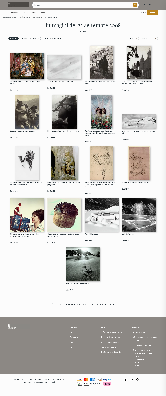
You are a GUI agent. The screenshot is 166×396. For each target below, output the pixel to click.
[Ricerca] (135, 5)
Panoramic (57, 38)
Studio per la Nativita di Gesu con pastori (137, 182)
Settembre (39, 17)
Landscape (35, 38)
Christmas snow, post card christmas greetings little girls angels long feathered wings (100, 133)
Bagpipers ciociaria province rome (22, 131)
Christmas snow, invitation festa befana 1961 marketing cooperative (26, 184)
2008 (33, 17)
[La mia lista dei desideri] (144, 4)
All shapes (13, 38)
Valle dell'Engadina (91, 234)
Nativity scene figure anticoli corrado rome (63, 131)
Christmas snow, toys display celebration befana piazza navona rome (137, 83)
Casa (15, 17)
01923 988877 (141, 332)
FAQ (103, 327)
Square (46, 38)
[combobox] (82, 5)
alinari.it (143, 13)
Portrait (24, 38)
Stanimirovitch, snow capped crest (60, 82)
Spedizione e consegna (111, 342)
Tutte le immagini (24, 17)
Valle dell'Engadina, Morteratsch (77, 283)
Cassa (42, 13)
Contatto (136, 327)
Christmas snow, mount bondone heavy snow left (138, 132)
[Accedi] (155, 4)
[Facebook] (126, 381)
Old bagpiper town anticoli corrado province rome (101, 83)
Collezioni (14, 13)
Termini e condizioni (109, 347)
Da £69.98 (14, 90)
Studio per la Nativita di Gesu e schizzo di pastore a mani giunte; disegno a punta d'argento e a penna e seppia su (100, 185)
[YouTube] (131, 381)
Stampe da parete (8, 17)
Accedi (152, 13)
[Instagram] (137, 381)
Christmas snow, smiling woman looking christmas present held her (24, 235)
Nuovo (34, 13)
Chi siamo (74, 327)
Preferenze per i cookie (111, 352)
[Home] (18, 4)
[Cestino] (150, 4)
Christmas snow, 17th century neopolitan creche (25, 83)
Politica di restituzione (110, 337)
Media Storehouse (46, 383)
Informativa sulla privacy (111, 332)
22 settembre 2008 (51, 17)
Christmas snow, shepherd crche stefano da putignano (63, 184)
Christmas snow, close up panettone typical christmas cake (63, 235)
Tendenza (24, 13)
